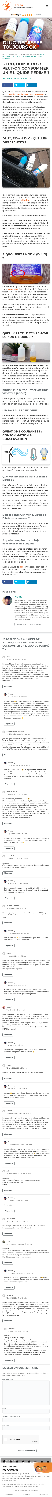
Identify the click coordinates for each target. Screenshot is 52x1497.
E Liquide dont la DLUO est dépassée (25, 94)
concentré (13, 289)
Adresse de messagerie (11, 1416)
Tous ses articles (21, 624)
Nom (4, 1408)
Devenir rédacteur (35, 624)
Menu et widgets (47, 8)
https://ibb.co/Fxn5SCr (39, 1027)
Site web (5, 1425)
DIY (21, 567)
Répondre (8, 686)
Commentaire (7, 1379)
